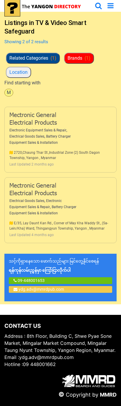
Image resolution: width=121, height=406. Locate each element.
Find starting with (22, 83)
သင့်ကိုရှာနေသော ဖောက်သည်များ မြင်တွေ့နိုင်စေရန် (54, 266)
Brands (79, 58)
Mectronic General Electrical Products (33, 119)
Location (18, 72)
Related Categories (32, 58)
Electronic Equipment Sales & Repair (37, 130)
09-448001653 (31, 280)
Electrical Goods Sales (26, 136)
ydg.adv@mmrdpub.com (41, 289)
